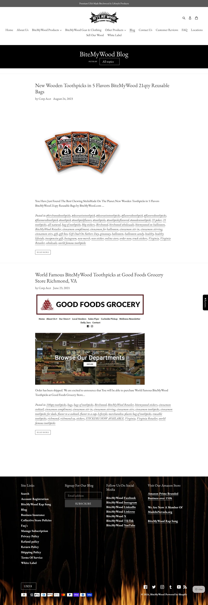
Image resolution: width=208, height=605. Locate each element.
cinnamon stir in (129, 229)
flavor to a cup (88, 414)
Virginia (153, 238)
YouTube (129, 525)
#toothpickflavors (82, 220)
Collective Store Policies (36, 520)
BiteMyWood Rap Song (36, 504)
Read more (43, 252)
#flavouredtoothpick (46, 220)
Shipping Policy (31, 552)
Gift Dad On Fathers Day (84, 234)
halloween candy (134, 234)
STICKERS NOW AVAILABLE (105, 418)
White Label (29, 563)
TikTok (129, 521)
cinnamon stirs (44, 234)
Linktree (129, 512)
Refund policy (30, 541)
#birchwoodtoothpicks (58, 215)
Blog (24, 510)
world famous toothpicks (72, 243)
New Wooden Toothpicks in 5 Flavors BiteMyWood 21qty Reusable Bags (102, 88)
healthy (149, 234)
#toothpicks (99, 220)
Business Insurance (33, 515)
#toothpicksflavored (118, 220)
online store (111, 238)
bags (69, 405)
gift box (63, 234)
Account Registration (35, 499)
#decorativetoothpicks (108, 215)
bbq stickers (88, 225)
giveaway (105, 234)
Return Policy (30, 547)
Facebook (130, 498)
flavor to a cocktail (68, 414)
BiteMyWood (157, 594)
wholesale (51, 243)
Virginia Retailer (147, 418)
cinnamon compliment (75, 229)
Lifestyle (102, 414)
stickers (80, 418)
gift (56, 234)
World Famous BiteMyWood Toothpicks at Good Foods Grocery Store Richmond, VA (99, 277)
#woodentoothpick (140, 220)
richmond (53, 418)
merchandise (116, 414)
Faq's (24, 526)
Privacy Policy (30, 536)
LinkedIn (130, 507)
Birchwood (102, 225)
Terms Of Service (31, 557)
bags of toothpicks (83, 405)
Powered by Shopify (176, 594)
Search (25, 494)
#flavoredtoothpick (132, 215)
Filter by (93, 61)
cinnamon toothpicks (147, 409)
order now (125, 238)
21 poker (157, 220)
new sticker (97, 238)
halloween (117, 234)
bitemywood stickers (146, 405)
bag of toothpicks (71, 225)
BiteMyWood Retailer (48, 229)
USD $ (28, 586)
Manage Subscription (34, 531)
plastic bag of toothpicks (138, 414)
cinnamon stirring (151, 229)
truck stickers (139, 238)
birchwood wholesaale (121, 225)
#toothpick (65, 220)
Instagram (70, 238)
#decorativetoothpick (83, 215)
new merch (84, 238)
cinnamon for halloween (104, 229)
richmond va (67, 418)
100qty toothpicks (56, 405)
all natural (54, 225)
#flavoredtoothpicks (155, 215)
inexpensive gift (54, 238)
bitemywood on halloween (150, 225)
